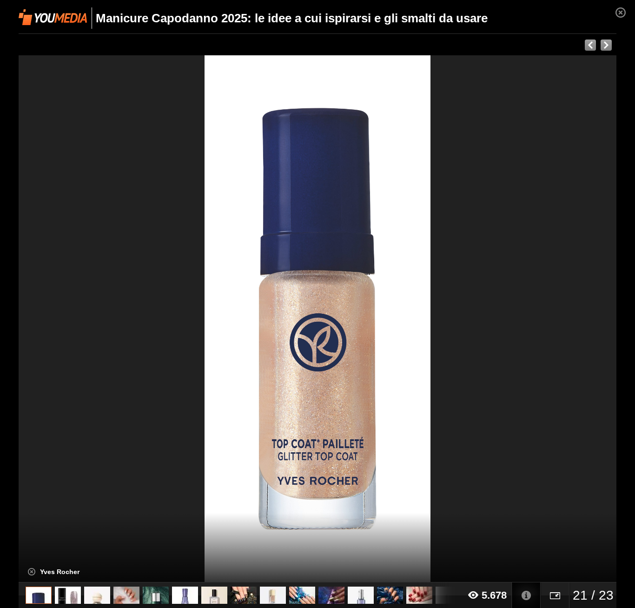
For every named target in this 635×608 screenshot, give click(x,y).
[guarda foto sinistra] (78, 318)
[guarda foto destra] (377, 318)
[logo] (53, 17)
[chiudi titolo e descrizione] (31, 571)
